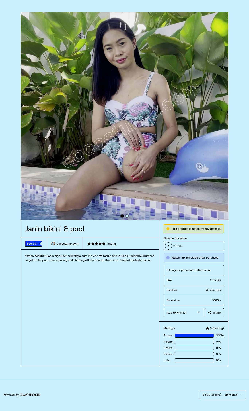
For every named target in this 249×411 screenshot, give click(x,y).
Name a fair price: (176, 238)
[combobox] (183, 312)
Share (217, 312)
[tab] (122, 216)
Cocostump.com (67, 243)
